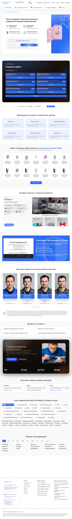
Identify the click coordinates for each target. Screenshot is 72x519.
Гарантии (57, 2)
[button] (34, 307)
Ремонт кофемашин (41, 482)
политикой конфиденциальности (23, 47)
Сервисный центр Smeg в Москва (61, 482)
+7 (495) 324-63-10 (20, 3)
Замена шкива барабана (42, 81)
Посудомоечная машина (22, 7)
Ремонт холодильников (42, 495)
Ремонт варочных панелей (42, 489)
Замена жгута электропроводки (13, 88)
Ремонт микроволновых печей (43, 486)
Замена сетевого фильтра (42, 88)
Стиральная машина (51, 7)
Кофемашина (8, 7)
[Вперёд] (68, 7)
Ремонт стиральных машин (43, 488)
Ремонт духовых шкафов (42, 491)
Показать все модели (36, 182)
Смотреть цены (22, 359)
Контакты (67, 2)
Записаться (20, 77)
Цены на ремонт (46, 2)
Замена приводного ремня (12, 81)
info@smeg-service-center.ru (56, 390)
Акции (52, 2)
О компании (39, 2)
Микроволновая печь (37, 7)
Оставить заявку (11, 359)
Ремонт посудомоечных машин (43, 484)
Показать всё (36, 95)
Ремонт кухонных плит (42, 493)
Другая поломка (51, 106)
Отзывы (62, 2)
